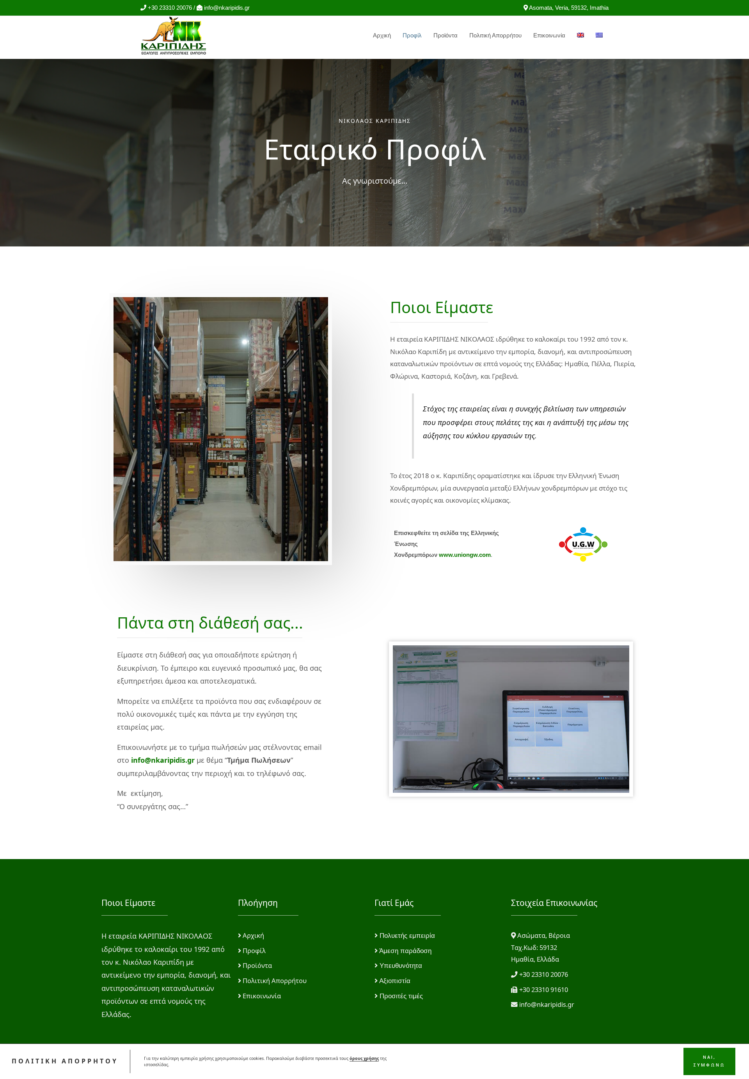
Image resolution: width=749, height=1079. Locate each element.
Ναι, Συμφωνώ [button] (709, 1061)
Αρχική (382, 35)
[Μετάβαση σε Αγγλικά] (580, 35)
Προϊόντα (445, 35)
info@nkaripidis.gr (163, 760)
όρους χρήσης (364, 1058)
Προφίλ (412, 35)
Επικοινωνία (549, 35)
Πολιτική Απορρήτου (495, 35)
